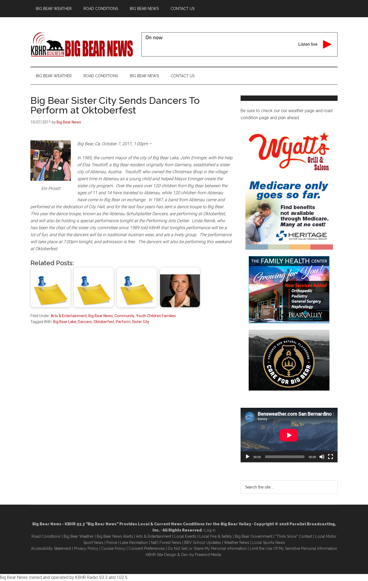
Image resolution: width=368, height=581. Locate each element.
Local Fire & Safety (215, 536)
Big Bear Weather (79, 536)
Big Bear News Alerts (115, 536)
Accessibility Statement (51, 548)
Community (124, 316)
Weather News (236, 542)
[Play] (247, 456)
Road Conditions (46, 536)
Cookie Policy (113, 548)
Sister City (140, 322)
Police (111, 542)
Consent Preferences (147, 548)
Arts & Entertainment (69, 316)
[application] (289, 435)
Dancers (85, 322)
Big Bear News (100, 316)
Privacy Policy (86, 548)
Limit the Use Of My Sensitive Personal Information (293, 548)
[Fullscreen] (330, 456)
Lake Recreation (134, 542)
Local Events (185, 536)
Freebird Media (208, 554)
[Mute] (322, 456)
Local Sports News (268, 542)
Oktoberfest (103, 322)
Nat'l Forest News (166, 542)
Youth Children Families (156, 316)
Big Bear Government (253, 536)
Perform (123, 322)
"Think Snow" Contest (293, 536)
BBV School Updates (202, 542)
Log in (210, 530)
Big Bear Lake (64, 322)
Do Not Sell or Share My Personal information (207, 548)
